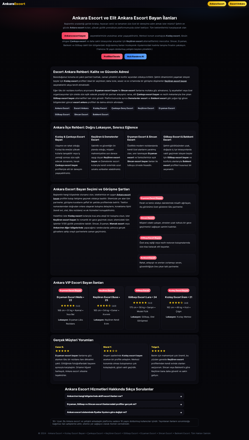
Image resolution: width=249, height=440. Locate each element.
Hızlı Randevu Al (135, 56)
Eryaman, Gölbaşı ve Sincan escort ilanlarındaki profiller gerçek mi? (102, 404)
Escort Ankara (237, 3)
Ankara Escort (217, 3)
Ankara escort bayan (75, 35)
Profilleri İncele (112, 56)
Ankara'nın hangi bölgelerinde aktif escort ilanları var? (95, 396)
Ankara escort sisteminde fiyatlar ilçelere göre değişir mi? (97, 412)
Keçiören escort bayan (176, 81)
